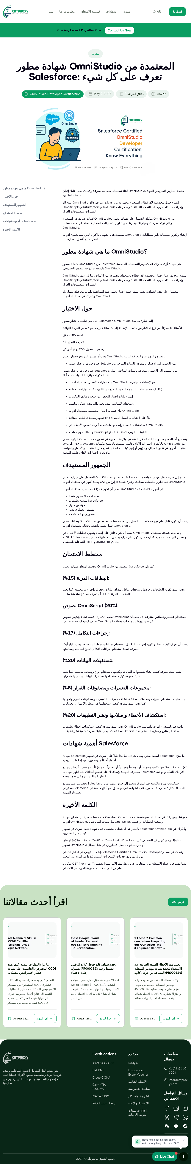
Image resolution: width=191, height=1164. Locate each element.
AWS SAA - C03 (103, 1063)
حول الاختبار (10, 196)
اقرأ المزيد (42, 1018)
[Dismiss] (183, 1140)
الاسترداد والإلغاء (138, 1103)
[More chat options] (183, 1156)
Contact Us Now (119, 30)
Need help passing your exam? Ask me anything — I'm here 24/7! (160, 1141)
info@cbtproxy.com (178, 1082)
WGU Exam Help (104, 1103)
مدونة (126, 11)
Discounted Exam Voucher (138, 1072)
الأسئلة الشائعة (137, 1081)
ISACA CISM (101, 1096)
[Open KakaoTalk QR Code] (176, 1126)
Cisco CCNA (101, 1077)
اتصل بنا (177, 11)
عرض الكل (178, 901)
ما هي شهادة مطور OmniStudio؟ (24, 188)
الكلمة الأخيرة (11, 229)
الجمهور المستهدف (14, 205)
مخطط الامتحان (13, 213)
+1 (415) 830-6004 (178, 1070)
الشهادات (111, 11)
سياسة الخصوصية (139, 1089)
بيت (51, 11)
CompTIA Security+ (99, 1087)
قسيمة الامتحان (90, 11)
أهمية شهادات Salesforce (19, 221)
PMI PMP (98, 1070)
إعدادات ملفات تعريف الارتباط (137, 1112)
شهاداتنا (133, 1063)
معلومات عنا (67, 11)
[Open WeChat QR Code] (167, 1126)
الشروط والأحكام (139, 1096)
